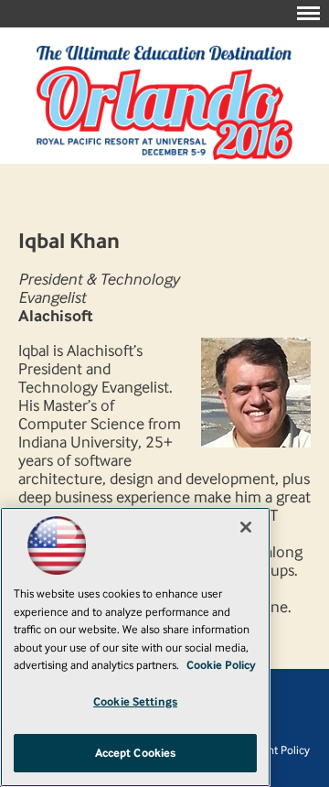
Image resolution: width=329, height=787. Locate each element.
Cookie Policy (221, 665)
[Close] (246, 527)
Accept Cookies (135, 753)
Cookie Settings (135, 701)
